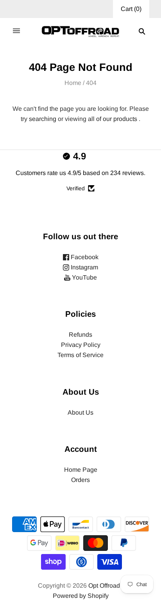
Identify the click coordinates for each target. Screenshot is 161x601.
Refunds (80, 334)
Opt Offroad (104, 585)
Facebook (83, 257)
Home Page (80, 469)
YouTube (83, 277)
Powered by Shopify (81, 595)
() (131, 8)
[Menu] (16, 31)
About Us (80, 412)
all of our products (112, 119)
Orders (80, 479)
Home (72, 82)
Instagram (83, 267)
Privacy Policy (80, 344)
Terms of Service (80, 355)
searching (42, 119)
